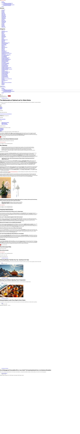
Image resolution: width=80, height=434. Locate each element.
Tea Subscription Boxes (5, 76)
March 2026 (3, 13)
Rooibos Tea (3, 50)
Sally (2, 303)
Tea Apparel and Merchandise (6, 57)
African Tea (3, 30)
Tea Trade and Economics (5, 77)
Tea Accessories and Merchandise (8, 4)
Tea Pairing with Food (5, 71)
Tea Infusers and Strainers (5, 68)
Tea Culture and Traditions (5, 63)
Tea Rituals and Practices (5, 73)
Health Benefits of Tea (5, 39)
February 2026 (4, 14)
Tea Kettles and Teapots (5, 69)
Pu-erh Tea (3, 49)
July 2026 (3, 10)
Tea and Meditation (4, 56)
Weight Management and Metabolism (7, 82)
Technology (3, 79)
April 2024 (3, 25)
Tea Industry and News (7, 5)
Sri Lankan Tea (4, 51)
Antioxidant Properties (5, 31)
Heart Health (3, 40)
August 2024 (3, 22)
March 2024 (3, 26)
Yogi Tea (3, 84)
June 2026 (3, 11)
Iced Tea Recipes (4, 44)
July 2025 (3, 19)
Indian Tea (3, 45)
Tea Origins (3, 70)
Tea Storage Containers (5, 75)
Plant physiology (4, 123)
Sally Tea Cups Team (4, 373)
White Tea (3, 83)
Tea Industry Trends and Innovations (6, 67)
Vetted (3, 1)
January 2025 (3, 20)
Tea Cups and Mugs (4, 64)
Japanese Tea (3, 46)
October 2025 (3, 17)
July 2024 (3, 23)
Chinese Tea (3, 35)
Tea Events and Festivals (5, 65)
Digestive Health (4, 36)
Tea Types (3, 2)
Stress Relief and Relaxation (5, 52)
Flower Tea (3, 37)
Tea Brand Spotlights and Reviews (6, 59)
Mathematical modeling (5, 122)
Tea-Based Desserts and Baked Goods (7, 78)
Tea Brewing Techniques (5, 61)
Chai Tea (3, 33)
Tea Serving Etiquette (4, 74)
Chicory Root (3, 34)
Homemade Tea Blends (5, 43)
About (3, 6)
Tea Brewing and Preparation (8, 3)
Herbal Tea (3, 41)
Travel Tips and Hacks (5, 80)
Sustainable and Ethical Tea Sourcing (6, 53)
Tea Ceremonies (4, 62)
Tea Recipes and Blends (5, 72)
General (3, 38)
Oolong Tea (3, 48)
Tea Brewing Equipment (5, 60)
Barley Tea (3, 32)
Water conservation (5, 124)
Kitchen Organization (4, 47)
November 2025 (4, 16)
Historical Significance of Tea (5, 42)
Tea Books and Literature (5, 58)
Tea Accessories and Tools (5, 55)
